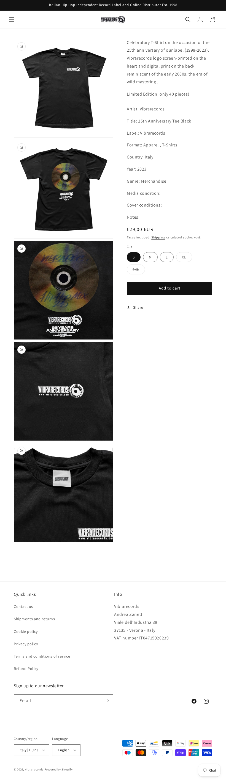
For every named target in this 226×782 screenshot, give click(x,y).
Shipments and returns (34, 618)
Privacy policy (26, 643)
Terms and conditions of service (42, 656)
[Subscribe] (107, 700)
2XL (139, 270)
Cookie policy (26, 631)
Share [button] (138, 307)
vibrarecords (34, 769)
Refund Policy (26, 668)
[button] (12, 19)
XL (187, 258)
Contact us (23, 606)
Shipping (158, 237)
